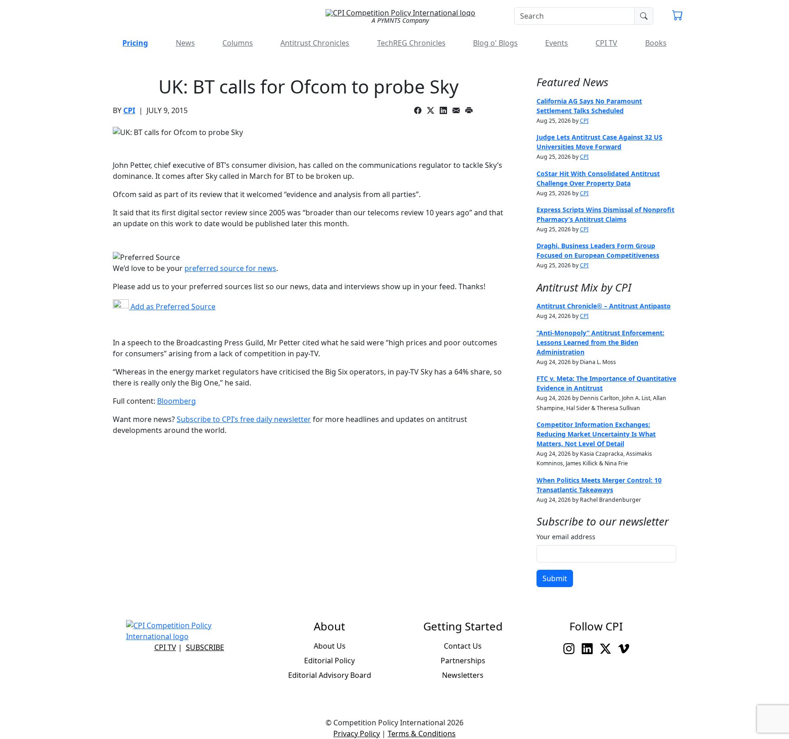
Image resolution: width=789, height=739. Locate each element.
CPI (129, 110)
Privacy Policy (356, 734)
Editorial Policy (329, 661)
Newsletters (463, 675)
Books (656, 43)
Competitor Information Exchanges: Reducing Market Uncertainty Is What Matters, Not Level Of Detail (596, 434)
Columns (237, 43)
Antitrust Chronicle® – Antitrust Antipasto (604, 306)
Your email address (566, 536)
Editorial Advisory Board (329, 675)
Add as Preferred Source (172, 307)
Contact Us (463, 646)
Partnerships (463, 661)
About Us (330, 646)
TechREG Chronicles (411, 43)
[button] (677, 16)
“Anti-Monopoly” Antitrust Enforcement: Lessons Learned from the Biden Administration (600, 342)
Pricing (135, 43)
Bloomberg (176, 401)
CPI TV (606, 43)
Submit (554, 578)
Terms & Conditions (422, 734)
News (185, 43)
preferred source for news (230, 268)
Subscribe (205, 647)
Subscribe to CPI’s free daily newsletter (244, 419)
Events (556, 43)
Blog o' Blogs (495, 43)
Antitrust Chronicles (314, 43)
